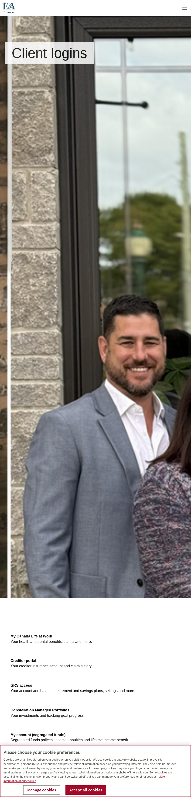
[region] (95, 771)
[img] (95, 299)
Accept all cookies (85, 790)
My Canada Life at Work (31, 636)
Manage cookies (41, 790)
